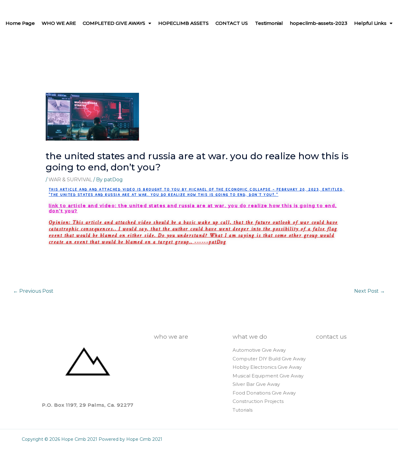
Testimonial (269, 23)
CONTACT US (231, 23)
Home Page (20, 23)
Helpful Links (370, 23)
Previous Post (33, 291)
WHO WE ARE (59, 23)
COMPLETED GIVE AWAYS (114, 23)
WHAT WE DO (250, 336)
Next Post (369, 291)
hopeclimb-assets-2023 (318, 23)
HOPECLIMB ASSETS (183, 23)
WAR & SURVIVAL (70, 180)
